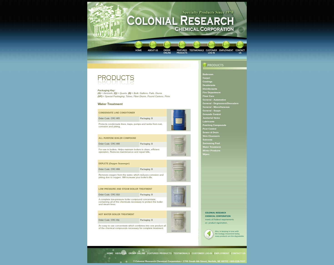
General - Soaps (212, 110)
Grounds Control (212, 114)
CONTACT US (238, 253)
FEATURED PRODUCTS (159, 253)
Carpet (206, 78)
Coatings (207, 81)
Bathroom (208, 74)
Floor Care (208, 96)
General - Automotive (214, 99)
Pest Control (209, 129)
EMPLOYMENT (221, 253)
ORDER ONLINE (137, 253)
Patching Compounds (214, 125)
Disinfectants (210, 89)
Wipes (206, 154)
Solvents (207, 139)
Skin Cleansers (211, 136)
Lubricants (208, 121)
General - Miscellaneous (216, 107)
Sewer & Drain (211, 132)
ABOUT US (121, 253)
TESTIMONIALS (182, 253)
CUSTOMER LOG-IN (202, 253)
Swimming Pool (211, 143)
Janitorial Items (211, 118)
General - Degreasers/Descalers (221, 103)
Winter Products (211, 150)
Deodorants (209, 85)
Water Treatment (212, 147)
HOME (110, 253)
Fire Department (211, 92)
